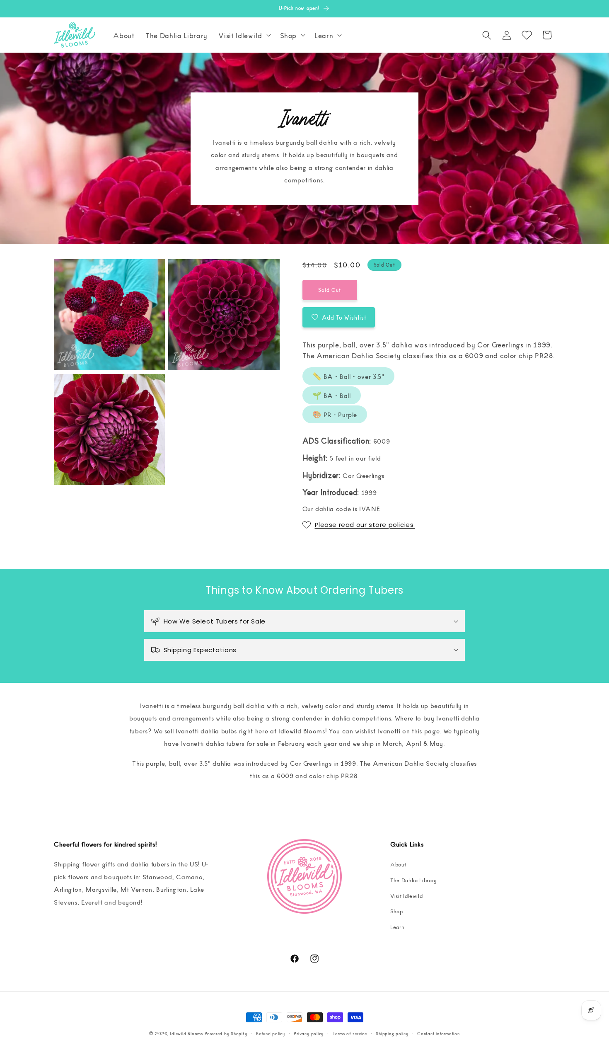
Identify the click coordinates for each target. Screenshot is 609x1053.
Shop (396, 911)
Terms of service (350, 1033)
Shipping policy (392, 1033)
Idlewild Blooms (186, 1033)
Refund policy (270, 1033)
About (398, 864)
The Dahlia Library (413, 880)
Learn (397, 926)
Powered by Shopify (226, 1033)
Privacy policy (309, 1033)
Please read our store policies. (365, 524)
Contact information (438, 1033)
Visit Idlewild (406, 895)
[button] (243, 35)
